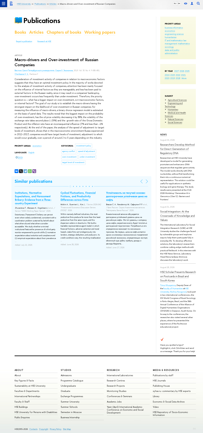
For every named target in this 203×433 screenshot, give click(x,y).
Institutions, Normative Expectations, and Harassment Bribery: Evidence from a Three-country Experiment (33, 198)
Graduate (65, 391)
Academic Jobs (114, 401)
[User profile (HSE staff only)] (192, 3)
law (184, 40)
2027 (176, 71)
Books (20, 32)
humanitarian (171, 37)
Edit (194, 428)
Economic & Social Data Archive (169, 401)
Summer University (70, 401)
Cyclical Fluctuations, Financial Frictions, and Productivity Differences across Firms (78, 196)
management (171, 43)
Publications (41, 20)
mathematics (184, 43)
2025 (187, 71)
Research (113, 370)
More (184, 78)
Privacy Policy (55, 429)
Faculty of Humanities (173, 288)
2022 (178, 75)
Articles (36, 32)
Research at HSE (44, 41)
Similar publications (33, 181)
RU (175, 3)
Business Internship (70, 417)
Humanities (173, 109)
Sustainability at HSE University (30, 385)
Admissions (66, 375)
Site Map (67, 429)
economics (170, 30)
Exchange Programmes (72, 396)
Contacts (33, 429)
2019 (172, 78)
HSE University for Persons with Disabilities (36, 412)
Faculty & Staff (22, 401)
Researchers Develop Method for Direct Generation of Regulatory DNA (177, 149)
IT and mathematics (174, 40)
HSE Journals (159, 380)
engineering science (174, 34)
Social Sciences (175, 122)
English (31, 152)
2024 (167, 75)
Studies (66, 370)
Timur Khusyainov (168, 285)
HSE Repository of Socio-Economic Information (170, 413)
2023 (172, 75)
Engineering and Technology (174, 105)
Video (156, 406)
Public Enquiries (22, 417)
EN (179, 3)
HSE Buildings (21, 406)
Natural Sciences (175, 119)
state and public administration (172, 52)
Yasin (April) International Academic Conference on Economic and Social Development (125, 409)
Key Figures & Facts (24, 380)
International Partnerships (27, 396)
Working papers (99, 32)
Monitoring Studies (116, 391)
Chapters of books (64, 32)
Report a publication (24, 41)
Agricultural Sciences (177, 99)
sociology (169, 46)
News (163, 134)
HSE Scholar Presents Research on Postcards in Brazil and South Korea (178, 276)
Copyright (43, 429)
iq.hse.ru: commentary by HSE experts (171, 391)
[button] (70, 186)
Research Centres (116, 380)
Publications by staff (163, 375)
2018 (178, 78)
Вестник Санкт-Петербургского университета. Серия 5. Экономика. (44, 70)
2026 (182, 71)
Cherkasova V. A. (22, 74)
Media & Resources (166, 370)
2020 (167, 78)
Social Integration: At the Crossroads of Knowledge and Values (177, 216)
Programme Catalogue (72, 380)
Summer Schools (69, 406)
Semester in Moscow (71, 412)
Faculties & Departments (27, 391)
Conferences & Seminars (119, 396)
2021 (183, 75)
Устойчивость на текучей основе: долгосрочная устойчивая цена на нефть (126, 196)
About (19, 370)
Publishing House (161, 385)
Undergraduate (68, 385)
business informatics (174, 27)
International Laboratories (120, 375)
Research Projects (116, 385)
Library (156, 396)
